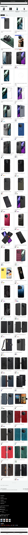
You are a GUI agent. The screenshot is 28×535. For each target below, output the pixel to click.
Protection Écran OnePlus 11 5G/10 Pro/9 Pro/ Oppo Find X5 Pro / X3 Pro (20, 31)
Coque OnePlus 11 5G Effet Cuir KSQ (5, 227)
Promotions (2, 495)
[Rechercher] (1, 3)
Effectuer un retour (4, 498)
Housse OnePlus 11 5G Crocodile (4, 459)
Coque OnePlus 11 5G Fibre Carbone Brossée (20, 65)
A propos (2, 500)
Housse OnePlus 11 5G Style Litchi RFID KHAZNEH (6, 388)
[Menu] (6, 1)
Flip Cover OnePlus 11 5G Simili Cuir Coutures (20, 459)
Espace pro (2, 503)
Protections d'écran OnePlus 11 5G (17, 11)
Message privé (4, 512)
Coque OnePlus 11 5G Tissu (18, 209)
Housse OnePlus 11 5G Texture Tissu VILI (5, 334)
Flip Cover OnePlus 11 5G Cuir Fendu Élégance (6, 370)
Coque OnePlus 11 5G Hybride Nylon (19, 191)
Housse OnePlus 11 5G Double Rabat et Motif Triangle (7, 406)
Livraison (2, 497)
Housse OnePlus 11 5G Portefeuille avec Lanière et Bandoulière (6, 352)
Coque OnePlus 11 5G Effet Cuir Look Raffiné (6, 191)
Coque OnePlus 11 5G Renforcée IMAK (19, 118)
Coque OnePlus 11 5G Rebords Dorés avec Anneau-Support (20, 281)
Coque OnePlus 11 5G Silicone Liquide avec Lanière (7, 280)
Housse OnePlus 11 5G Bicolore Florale (5, 477)
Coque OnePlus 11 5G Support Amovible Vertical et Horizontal (6, 155)
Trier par (6, 14)
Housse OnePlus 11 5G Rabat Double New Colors (20, 334)
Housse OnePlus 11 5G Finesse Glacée (19, 477)
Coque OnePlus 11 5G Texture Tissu (5, 209)
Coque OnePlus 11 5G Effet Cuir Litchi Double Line (6, 65)
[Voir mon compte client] (25, 1)
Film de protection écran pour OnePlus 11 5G (6, 83)
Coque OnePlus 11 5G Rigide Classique (5, 173)
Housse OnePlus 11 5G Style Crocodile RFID (20, 370)
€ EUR (1, 523)
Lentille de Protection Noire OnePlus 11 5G (5, 48)
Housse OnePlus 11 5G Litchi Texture (19, 406)
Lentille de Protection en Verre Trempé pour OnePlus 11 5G (21, 83)
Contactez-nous (3, 501)
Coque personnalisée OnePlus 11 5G (19, 48)
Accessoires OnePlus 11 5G (24, 11)
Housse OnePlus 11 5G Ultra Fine (18, 352)
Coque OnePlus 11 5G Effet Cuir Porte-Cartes (20, 227)
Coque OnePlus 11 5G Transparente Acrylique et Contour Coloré (6, 119)
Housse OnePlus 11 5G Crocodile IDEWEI (19, 388)
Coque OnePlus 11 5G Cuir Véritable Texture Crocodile (20, 173)
